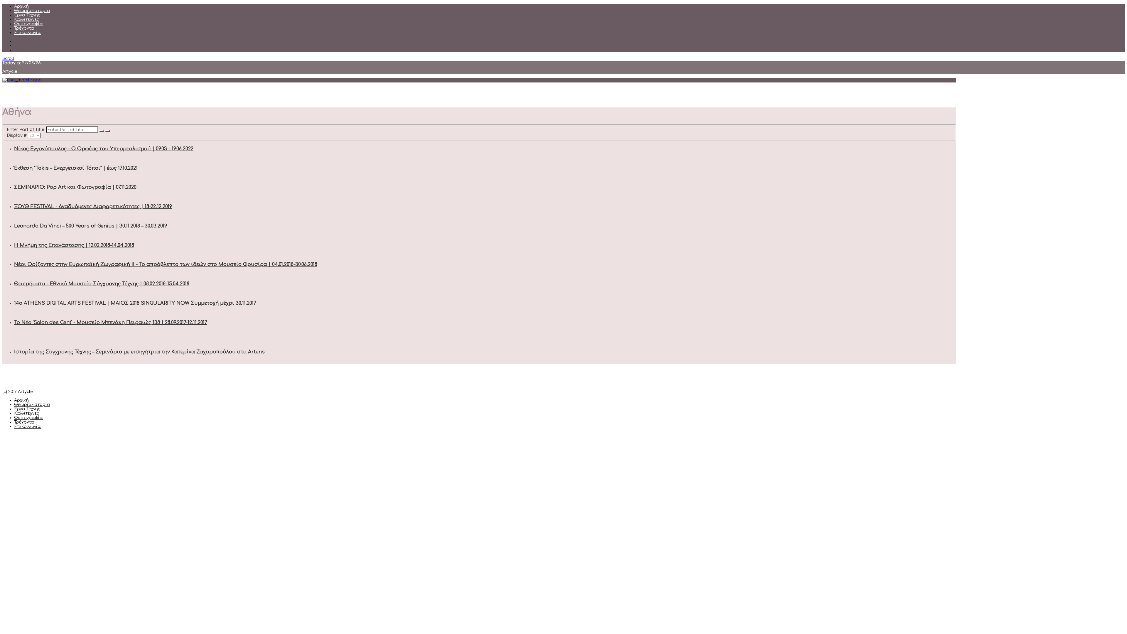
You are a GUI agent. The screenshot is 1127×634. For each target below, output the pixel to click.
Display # (17, 135)
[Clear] (107, 131)
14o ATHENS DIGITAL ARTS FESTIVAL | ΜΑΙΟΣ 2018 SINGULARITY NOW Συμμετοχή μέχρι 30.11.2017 (135, 303)
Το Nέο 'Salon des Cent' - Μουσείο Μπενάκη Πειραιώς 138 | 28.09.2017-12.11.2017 (110, 322)
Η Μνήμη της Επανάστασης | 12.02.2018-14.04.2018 (74, 245)
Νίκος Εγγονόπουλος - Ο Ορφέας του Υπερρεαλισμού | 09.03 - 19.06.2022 (103, 148)
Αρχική (21, 6)
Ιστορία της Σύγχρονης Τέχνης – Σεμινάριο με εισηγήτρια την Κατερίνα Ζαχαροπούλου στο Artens (139, 352)
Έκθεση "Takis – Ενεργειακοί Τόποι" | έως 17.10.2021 (76, 168)
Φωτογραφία (28, 24)
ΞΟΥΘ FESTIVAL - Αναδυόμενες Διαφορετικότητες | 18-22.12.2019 (93, 206)
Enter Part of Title (26, 129)
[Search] (101, 131)
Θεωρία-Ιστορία (32, 11)
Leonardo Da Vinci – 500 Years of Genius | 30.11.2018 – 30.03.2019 (90, 226)
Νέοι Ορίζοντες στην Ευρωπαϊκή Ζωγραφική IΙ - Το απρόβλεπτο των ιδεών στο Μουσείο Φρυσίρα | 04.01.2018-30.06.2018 (165, 264)
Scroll (8, 58)
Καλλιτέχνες (26, 19)
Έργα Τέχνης (27, 15)
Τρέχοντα (24, 28)
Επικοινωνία (27, 33)
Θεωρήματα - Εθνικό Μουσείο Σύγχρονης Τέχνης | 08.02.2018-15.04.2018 (101, 283)
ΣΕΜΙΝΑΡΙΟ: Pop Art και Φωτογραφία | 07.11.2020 (75, 187)
